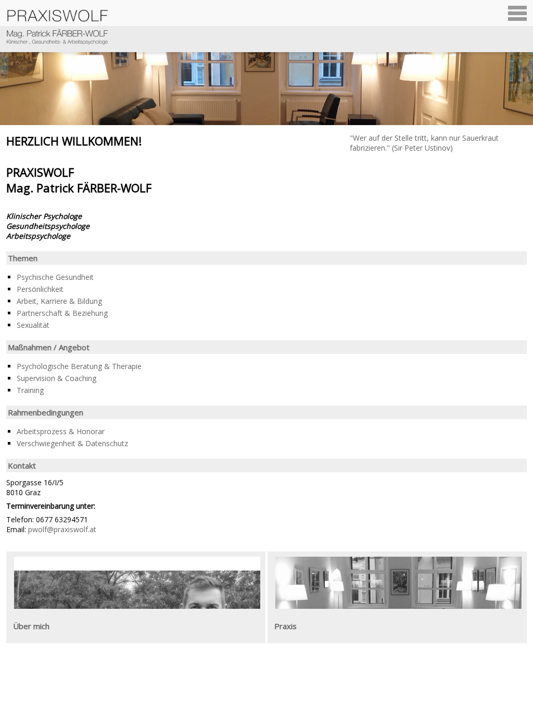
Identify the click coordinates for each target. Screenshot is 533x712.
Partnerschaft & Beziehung (62, 313)
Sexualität (33, 325)
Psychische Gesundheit (55, 277)
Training (30, 390)
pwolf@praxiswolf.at (62, 529)
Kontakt (22, 465)
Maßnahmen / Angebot (49, 347)
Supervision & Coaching (56, 378)
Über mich (31, 626)
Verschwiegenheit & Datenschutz (72, 443)
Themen (22, 258)
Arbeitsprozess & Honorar (61, 431)
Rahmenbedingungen (45, 412)
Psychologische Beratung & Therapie (79, 366)
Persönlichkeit (40, 289)
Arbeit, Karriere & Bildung (59, 301)
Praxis (285, 626)
